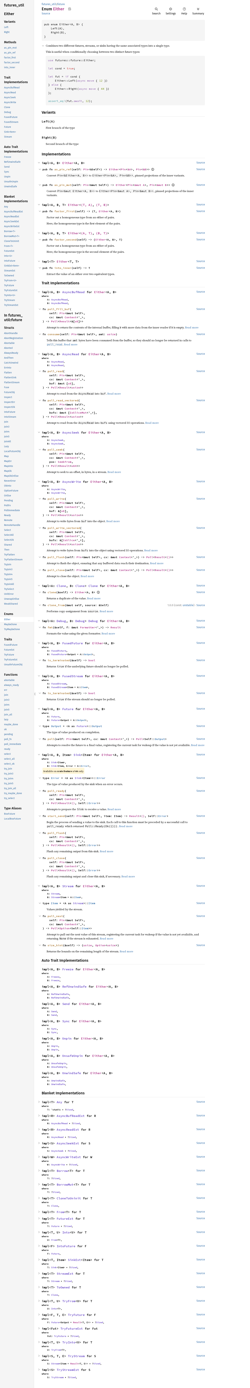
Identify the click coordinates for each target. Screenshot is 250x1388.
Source (46, 13)
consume (54, 334)
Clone (61, 586)
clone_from (56, 605)
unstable (188, 605)
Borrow (62, 1171)
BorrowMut (65, 1184)
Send (66, 1004)
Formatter (87, 627)
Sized (69, 1109)
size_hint (55, 945)
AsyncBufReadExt (71, 1116)
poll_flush (56, 557)
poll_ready (56, 791)
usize (111, 334)
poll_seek (55, 449)
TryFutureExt (71, 1328)
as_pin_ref (62, 169)
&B (144, 169)
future (61, 4)
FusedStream (72, 676)
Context (71, 317)
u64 (74, 466)
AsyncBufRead (73, 292)
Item (84, 687)
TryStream (76, 1356)
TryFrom (68, 1301)
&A (129, 169)
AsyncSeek (70, 432)
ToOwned (63, 1287)
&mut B (161, 185)
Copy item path (69, 9)
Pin (85, 169)
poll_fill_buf (59, 309)
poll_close (56, 570)
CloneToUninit (69, 1198)
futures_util (49, 4)
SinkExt (74, 1260)
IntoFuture (66, 1246)
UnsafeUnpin (72, 1056)
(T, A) (86, 205)
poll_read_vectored (63, 400)
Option (65, 928)
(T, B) (101, 205)
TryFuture (76, 1315)
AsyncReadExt (68, 1130)
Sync (66, 1021)
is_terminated (59, 660)
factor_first (64, 211)
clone (52, 592)
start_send (56, 816)
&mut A (139, 185)
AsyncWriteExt (69, 1157)
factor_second (65, 239)
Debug (61, 621)
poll (51, 739)
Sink (77, 755)
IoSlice (69, 540)
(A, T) (86, 233)
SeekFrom (64, 461)
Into (66, 1232)
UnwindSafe (71, 1073)
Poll (54, 321)
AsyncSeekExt (68, 1143)
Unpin (67, 1038)
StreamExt (65, 1274)
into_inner (62, 268)
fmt (50, 627)
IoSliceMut (78, 412)
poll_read (55, 371)
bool (91, 660)
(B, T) (101, 233)
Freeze (67, 969)
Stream (67, 886)
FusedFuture (72, 643)
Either (67, 163)
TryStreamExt (68, 1370)
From (60, 1212)
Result (65, 321)
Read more (191, 327)
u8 (76, 321)
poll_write (56, 498)
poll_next (55, 916)
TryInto (68, 1342)
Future (67, 709)
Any (59, 1102)
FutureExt (65, 1219)
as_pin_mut (62, 185)
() (168, 557)
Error (84, 765)
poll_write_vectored (64, 528)
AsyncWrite (71, 482)
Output (88, 654)
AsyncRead (70, 354)
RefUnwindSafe (74, 986)
